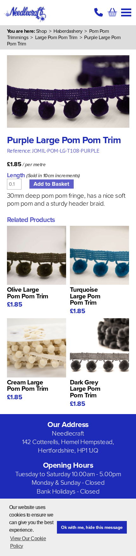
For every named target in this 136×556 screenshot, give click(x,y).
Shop (41, 31)
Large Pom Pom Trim (57, 37)
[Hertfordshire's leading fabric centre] (25, 22)
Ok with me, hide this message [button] (92, 527)
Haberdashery (67, 31)
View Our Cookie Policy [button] (28, 542)
